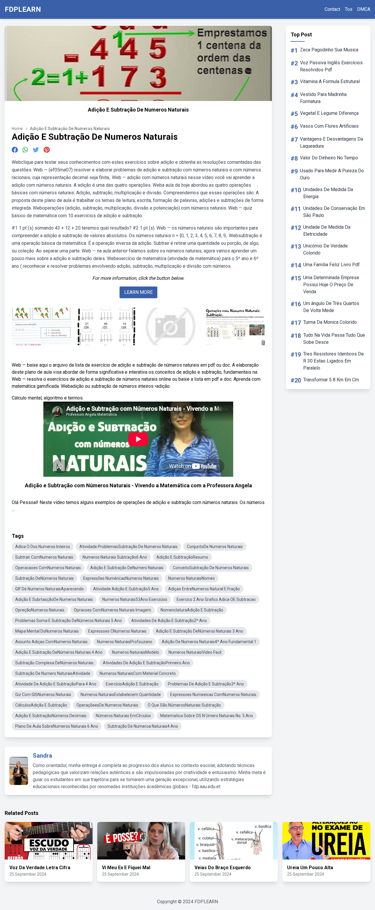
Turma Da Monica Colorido (330, 322)
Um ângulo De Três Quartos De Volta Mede (331, 307)
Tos (348, 9)
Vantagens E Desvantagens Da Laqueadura (331, 142)
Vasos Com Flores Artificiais (329, 126)
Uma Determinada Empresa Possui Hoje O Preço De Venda (331, 284)
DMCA (363, 9)
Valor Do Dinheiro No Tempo (329, 158)
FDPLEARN (23, 9)
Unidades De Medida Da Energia (328, 193)
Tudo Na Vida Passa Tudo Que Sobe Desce (334, 338)
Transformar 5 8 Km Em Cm (331, 379)
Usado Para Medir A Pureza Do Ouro (332, 174)
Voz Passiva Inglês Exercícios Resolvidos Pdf (331, 66)
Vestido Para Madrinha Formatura (323, 98)
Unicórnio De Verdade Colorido (325, 249)
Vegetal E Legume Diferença (329, 113)
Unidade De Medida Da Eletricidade (326, 230)
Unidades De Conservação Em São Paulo (334, 211)
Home (17, 128)
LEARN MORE (138, 292)
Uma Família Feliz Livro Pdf (331, 264)
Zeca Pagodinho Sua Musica (329, 50)
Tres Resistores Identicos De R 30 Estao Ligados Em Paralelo (333, 361)
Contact (332, 9)
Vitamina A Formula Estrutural (330, 81)
